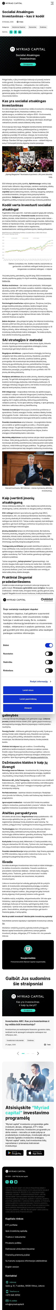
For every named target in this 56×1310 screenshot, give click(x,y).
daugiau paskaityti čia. (39, 757)
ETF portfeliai (11, 1225)
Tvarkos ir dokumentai (15, 1237)
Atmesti (28, 708)
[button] (18, 1053)
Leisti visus (28, 690)
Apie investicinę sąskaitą (16, 1231)
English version (12, 1267)
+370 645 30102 (12, 1295)
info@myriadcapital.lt (14, 1304)
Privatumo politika (13, 1243)
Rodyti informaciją (39, 681)
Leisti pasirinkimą (28, 699)
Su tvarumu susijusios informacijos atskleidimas (26, 1261)
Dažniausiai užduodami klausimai (20, 1249)
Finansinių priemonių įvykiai (17, 1255)
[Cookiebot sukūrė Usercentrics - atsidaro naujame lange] (41, 600)
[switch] (49, 654)
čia (3, 923)
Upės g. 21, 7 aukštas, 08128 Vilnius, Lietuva (24, 1286)
